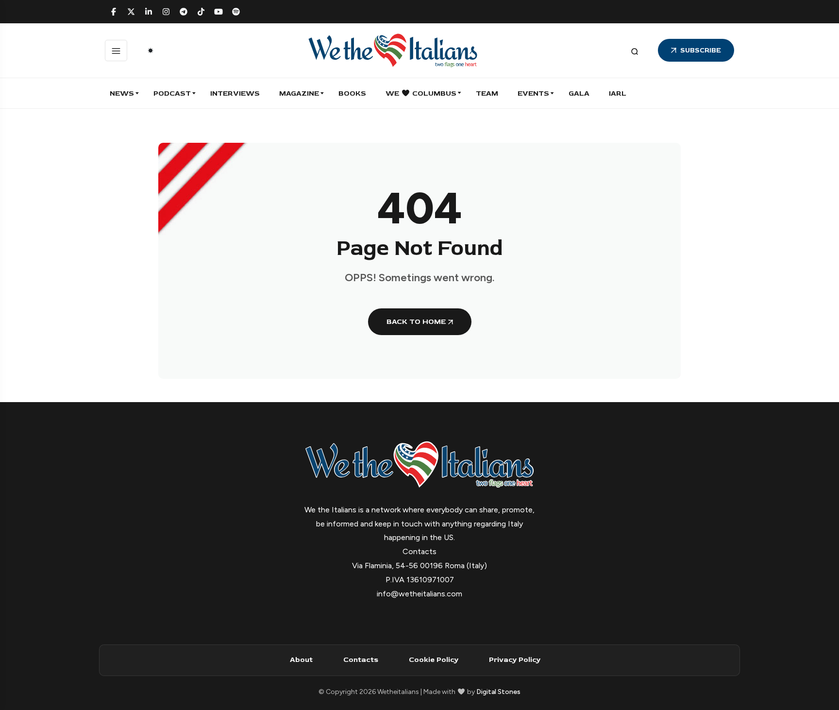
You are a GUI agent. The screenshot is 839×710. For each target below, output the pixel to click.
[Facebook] (113, 11)
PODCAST (172, 93)
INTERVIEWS (235, 93)
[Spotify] (236, 11)
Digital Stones (498, 692)
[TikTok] (201, 11)
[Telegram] (183, 11)
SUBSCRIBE (700, 50)
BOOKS (352, 93)
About (301, 659)
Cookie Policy (433, 659)
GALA (579, 93)
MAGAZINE (299, 93)
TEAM (487, 93)
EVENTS (533, 93)
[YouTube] (218, 11)
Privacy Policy (514, 659)
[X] (131, 11)
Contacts (360, 659)
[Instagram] (166, 11)
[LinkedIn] (148, 11)
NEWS (122, 93)
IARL (617, 93)
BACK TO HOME (416, 321)
